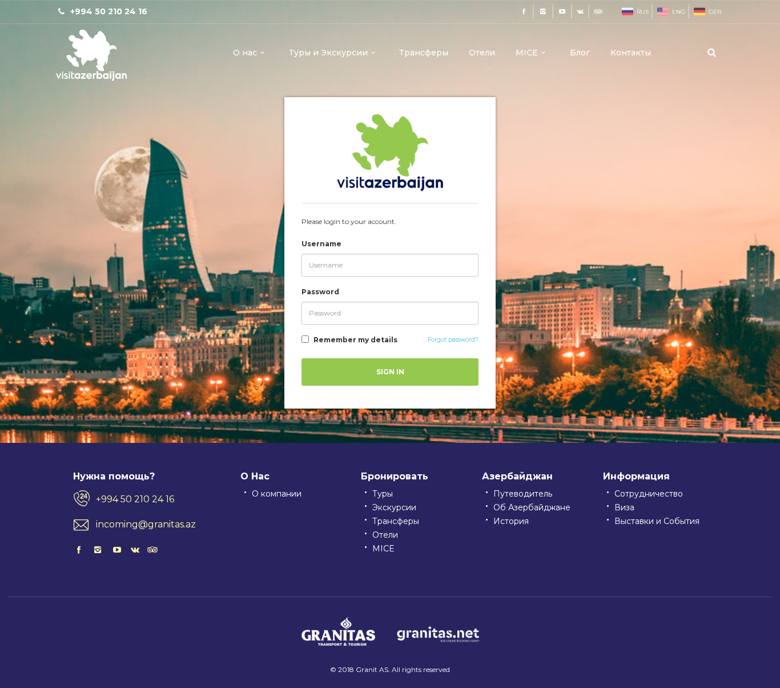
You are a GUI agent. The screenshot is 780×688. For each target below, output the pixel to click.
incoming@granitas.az (146, 524)
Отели (482, 52)
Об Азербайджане (531, 507)
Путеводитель (522, 494)
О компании (276, 494)
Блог (580, 52)
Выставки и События (656, 521)
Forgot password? (453, 339)
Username (321, 243)
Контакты (630, 52)
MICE (527, 52)
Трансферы (423, 52)
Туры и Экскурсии (328, 52)
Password (320, 291)
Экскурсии (394, 507)
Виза (624, 507)
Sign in (390, 371)
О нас (245, 52)
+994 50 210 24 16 (135, 499)
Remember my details (355, 339)
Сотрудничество (648, 494)
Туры (382, 494)
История (511, 521)
